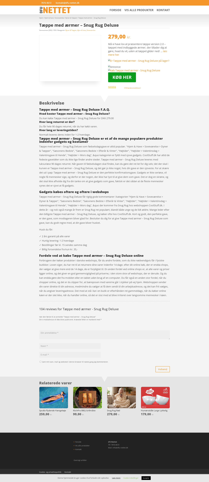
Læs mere (116, 478)
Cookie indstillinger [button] (130, 478)
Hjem (41, 18)
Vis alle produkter (138, 10)
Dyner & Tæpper (71, 18)
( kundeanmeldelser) (132, 88)
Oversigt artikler (80, 460)
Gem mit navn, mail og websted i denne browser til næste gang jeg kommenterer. (75, 362)
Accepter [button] (146, 478)
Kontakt (163, 10)
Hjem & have (49, 18)
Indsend (162, 369)
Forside (115, 10)
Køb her (122, 77)
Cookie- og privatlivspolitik (50, 472)
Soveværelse (59, 18)
